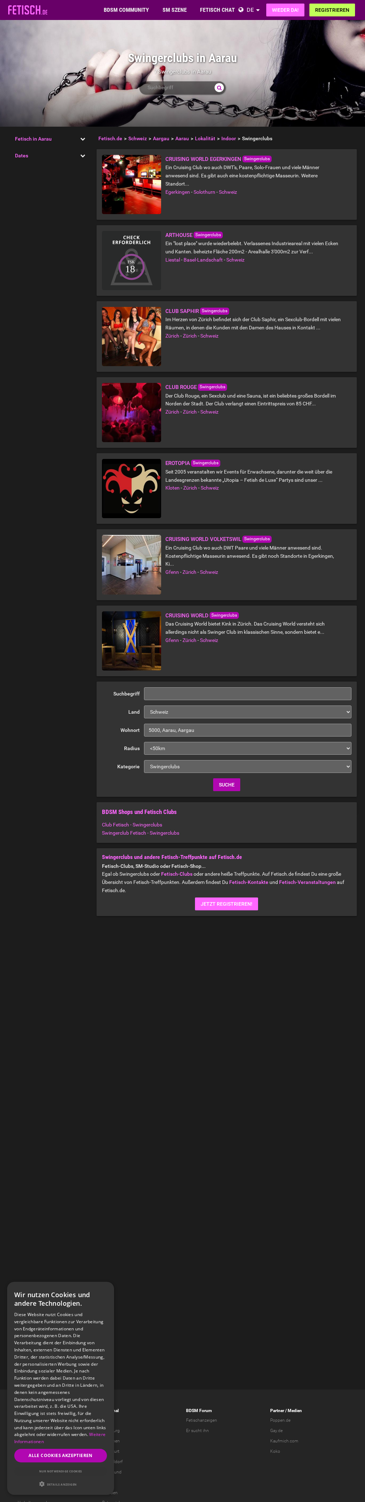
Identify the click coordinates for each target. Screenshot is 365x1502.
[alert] (60, 1388)
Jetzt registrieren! (226, 904)
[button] (60, 1484)
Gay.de (276, 1430)
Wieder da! (285, 10)
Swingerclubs (257, 158)
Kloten (172, 488)
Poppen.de (280, 1420)
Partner (277, 1410)
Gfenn (172, 572)
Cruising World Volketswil (203, 539)
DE (250, 9)
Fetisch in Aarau (33, 139)
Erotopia (177, 463)
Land (134, 712)
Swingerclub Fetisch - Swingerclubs (140, 833)
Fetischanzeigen (201, 1420)
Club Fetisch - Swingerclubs (132, 825)
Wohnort (130, 730)
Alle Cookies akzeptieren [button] (61, 1455)
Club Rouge (181, 387)
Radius (132, 748)
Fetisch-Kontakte (248, 882)
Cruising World (187, 615)
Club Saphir (182, 311)
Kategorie (128, 766)
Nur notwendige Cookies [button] (60, 1471)
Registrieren (332, 10)
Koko (275, 1451)
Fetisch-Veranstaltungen (307, 882)
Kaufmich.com (284, 1440)
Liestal (172, 260)
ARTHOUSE (178, 235)
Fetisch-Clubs (176, 874)
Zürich (172, 336)
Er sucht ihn (197, 1430)
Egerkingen (177, 192)
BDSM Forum (199, 1410)
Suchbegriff (126, 694)
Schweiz (228, 192)
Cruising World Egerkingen (203, 159)
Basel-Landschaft (203, 260)
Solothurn (204, 192)
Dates (21, 155)
